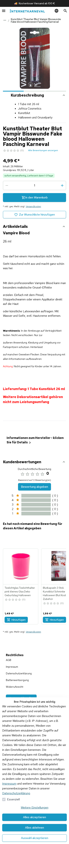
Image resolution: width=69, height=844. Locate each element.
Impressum (9, 784)
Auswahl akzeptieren (34, 838)
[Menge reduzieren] (6, 185)
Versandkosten (33, 206)
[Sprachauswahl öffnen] (56, 10)
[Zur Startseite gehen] (27, 11)
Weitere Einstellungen (34, 807)
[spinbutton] (34, 185)
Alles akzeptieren (34, 817)
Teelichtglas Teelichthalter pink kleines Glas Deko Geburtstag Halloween (20, 591)
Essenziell (13, 799)
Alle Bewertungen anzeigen (43, 150)
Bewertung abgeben (34, 487)
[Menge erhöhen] (62, 185)
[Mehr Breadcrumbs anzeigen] (5, 20)
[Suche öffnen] (65, 10)
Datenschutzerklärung (16, 793)
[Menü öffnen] (3, 10)
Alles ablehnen (34, 828)
